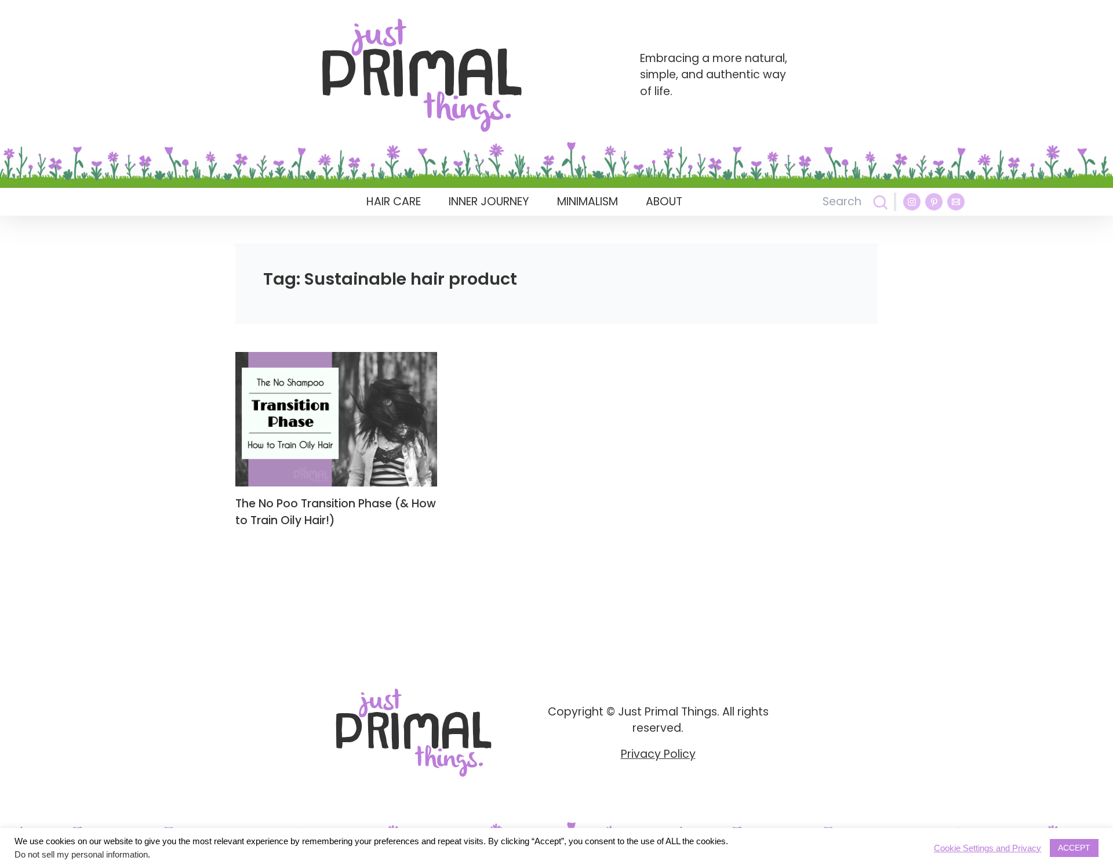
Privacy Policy (658, 754)
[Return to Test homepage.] (422, 75)
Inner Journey (489, 201)
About (664, 201)
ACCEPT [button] (1074, 847)
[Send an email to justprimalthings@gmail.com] (956, 201)
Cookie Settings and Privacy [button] (987, 848)
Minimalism (587, 201)
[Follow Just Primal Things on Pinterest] (934, 201)
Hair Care (393, 201)
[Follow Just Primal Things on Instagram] (912, 201)
